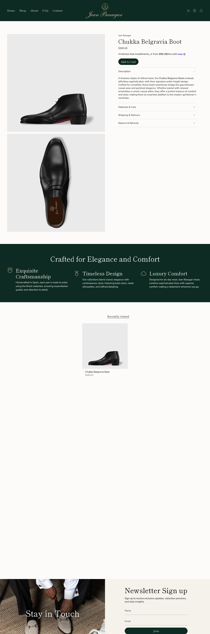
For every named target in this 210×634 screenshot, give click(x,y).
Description (124, 71)
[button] (22, 10)
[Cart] (201, 10)
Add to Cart (128, 62)
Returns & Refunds (128, 123)
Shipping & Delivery (129, 115)
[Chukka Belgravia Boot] (105, 346)
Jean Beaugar (124, 35)
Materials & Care (127, 107)
